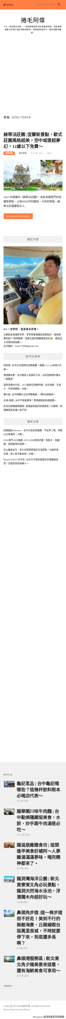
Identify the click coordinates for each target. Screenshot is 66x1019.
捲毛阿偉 (33, 20)
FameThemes (24, 1009)
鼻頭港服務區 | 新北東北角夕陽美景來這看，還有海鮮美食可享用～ (38, 964)
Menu (10, 4)
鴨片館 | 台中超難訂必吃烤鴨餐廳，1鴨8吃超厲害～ (30, 394)
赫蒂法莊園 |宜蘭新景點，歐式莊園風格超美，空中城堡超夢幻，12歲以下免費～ (33, 140)
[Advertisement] (33, 77)
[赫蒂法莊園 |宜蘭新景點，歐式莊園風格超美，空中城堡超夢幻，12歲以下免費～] (33, 175)
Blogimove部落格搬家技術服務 (48, 1017)
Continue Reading (18, 216)
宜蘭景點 (9, 153)
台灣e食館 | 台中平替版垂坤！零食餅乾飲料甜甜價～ (30, 400)
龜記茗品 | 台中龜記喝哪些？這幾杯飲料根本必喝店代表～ (38, 789)
